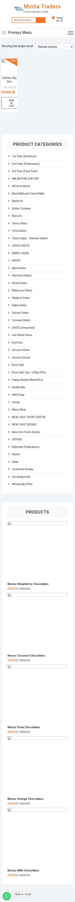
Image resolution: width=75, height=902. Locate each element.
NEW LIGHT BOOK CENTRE (29, 417)
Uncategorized (21, 476)
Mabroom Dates (22, 290)
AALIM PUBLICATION (25, 178)
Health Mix (18, 387)
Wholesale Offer (22, 484)
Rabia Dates (19, 305)
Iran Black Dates (22, 335)
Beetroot (17, 201)
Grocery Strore (21, 357)
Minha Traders (42, 6)
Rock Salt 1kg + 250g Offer (29, 372)
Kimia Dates (19, 283)
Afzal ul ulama (21, 186)
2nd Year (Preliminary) (26, 163)
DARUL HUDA (20, 253)
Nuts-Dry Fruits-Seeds (26, 432)
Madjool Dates (21, 298)
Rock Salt (18, 365)
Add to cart (11, 103)
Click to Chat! (22, 894)
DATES (16, 260)
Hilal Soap (18, 394)
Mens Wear (19, 409)
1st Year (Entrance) (24, 156)
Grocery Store (21, 350)
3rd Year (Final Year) (25, 171)
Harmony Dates (22, 275)
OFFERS (17, 439)
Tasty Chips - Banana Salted (30, 238)
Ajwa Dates (19, 268)
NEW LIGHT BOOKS (24, 424)
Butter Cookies (21, 208)
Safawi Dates (20, 313)
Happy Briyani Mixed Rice (27, 380)
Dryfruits (17, 342)
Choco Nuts (19, 223)
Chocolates (19, 230)
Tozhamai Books (22, 469)
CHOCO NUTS (20, 245)
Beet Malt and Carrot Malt (28, 193)
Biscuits (17, 216)
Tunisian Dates (21, 320)
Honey (16, 402)
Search (40, 20)
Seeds (16, 454)
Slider (15, 462)
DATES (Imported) (23, 327)
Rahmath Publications (25, 447)
